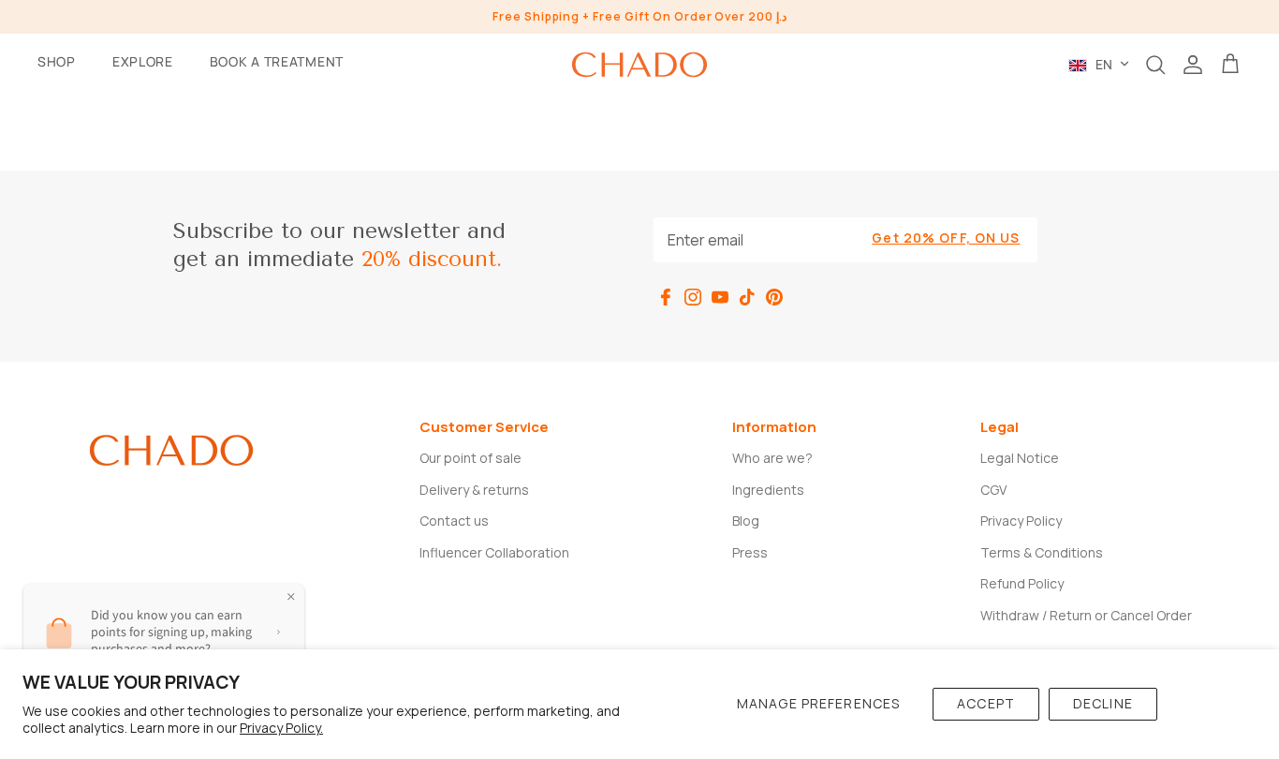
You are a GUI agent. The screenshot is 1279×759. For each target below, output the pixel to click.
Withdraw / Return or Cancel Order (1086, 615)
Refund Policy (1022, 583)
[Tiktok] (747, 297)
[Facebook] (665, 297)
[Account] (1193, 64)
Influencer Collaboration (494, 552)
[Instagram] (692, 297)
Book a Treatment (277, 61)
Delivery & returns (474, 490)
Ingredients (768, 490)
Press (750, 552)
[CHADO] (639, 64)
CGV (993, 490)
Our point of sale (470, 458)
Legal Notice (1019, 458)
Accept (986, 703)
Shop (56, 61)
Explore (142, 61)
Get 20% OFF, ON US (946, 237)
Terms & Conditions (1041, 552)
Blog (745, 520)
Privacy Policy (1021, 520)
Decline (1103, 703)
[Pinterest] (774, 297)
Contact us (454, 520)
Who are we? (772, 458)
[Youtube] (720, 297)
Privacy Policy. (281, 728)
